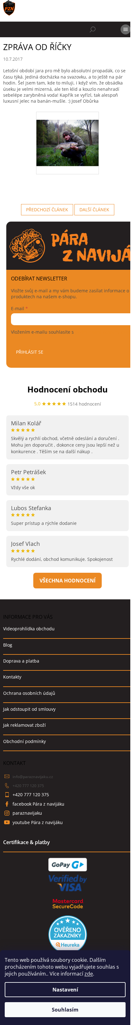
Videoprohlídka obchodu (29, 629)
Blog (7, 645)
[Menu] (125, 29)
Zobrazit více (67, 580)
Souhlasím (65, 1009)
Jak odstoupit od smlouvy (29, 709)
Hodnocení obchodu (67, 389)
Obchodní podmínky (24, 741)
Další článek (94, 210)
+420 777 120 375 (28, 785)
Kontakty (12, 677)
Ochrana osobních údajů (29, 693)
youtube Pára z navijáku (38, 822)
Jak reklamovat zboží (24, 725)
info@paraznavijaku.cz (33, 776)
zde (88, 973)
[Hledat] (92, 29)
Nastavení (65, 989)
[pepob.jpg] (67, 135)
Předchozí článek (47, 210)
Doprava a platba (21, 661)
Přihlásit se (29, 352)
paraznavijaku (27, 813)
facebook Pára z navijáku (38, 804)
